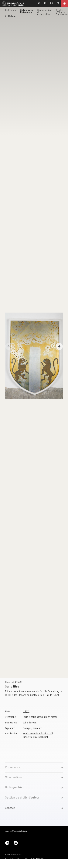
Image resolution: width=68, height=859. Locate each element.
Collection (10, 10)
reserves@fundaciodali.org (16, 831)
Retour (12, 16)
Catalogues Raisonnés (26, 11)
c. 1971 (26, 711)
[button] (59, 346)
